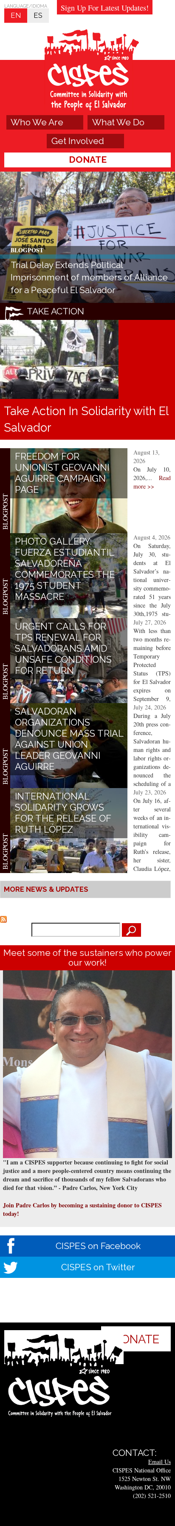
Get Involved (77, 141)
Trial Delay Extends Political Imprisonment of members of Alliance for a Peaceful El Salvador (89, 277)
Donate (88, 159)
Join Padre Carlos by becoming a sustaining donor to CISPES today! (82, 1209)
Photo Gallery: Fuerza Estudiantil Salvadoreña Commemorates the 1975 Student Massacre (65, 569)
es (38, 15)
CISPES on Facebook (98, 1246)
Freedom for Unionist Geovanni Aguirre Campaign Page (62, 473)
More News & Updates (46, 889)
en (16, 15)
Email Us (159, 1462)
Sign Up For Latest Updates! (105, 8)
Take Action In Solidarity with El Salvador (86, 419)
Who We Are (37, 122)
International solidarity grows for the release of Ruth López (63, 813)
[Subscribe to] (3, 918)
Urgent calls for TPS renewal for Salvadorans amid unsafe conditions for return (63, 648)
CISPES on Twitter (98, 1267)
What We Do (118, 122)
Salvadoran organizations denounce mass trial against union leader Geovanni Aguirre (69, 739)
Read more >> (152, 482)
